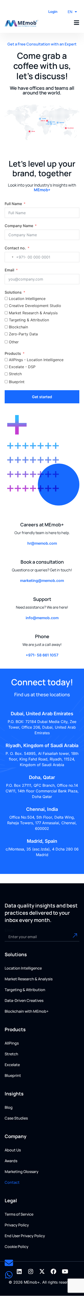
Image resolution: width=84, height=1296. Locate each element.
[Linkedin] (19, 1271)
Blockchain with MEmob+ (27, 1011)
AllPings (12, 1043)
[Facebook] (53, 1271)
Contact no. (15, 248)
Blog (9, 1107)
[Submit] (71, 936)
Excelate (12, 1064)
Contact (12, 1182)
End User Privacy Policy (25, 1235)
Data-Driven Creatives (24, 1000)
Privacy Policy (17, 1225)
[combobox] (10, 257)
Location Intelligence (23, 968)
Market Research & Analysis (28, 978)
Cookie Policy (16, 1246)
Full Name (13, 203)
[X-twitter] (42, 1271)
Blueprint (13, 1075)
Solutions (13, 292)
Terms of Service (19, 1214)
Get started (42, 396)
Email (9, 270)
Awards (11, 1160)
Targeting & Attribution (25, 989)
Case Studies (16, 1118)
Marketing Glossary (21, 1171)
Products (13, 353)
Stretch (11, 1053)
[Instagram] (30, 1271)
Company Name (19, 225)
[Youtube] (65, 1271)
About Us (13, 1150)
